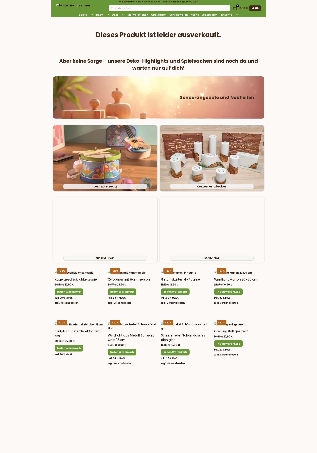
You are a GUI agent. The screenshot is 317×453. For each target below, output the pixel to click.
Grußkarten (158, 15)
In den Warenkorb (69, 291)
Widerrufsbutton (79, 409)
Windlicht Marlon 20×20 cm (236, 279)
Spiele (83, 15)
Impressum (137, 389)
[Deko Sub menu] (123, 15)
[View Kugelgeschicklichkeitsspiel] (74, 272)
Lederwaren (209, 15)
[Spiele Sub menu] (92, 15)
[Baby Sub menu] (108, 15)
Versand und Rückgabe (144, 409)
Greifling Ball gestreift (231, 331)
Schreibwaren (178, 15)
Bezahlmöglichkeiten (214, 380)
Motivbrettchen (138, 15)
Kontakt (134, 396)
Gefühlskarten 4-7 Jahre (180, 279)
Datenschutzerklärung (143, 422)
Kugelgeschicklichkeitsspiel (76, 279)
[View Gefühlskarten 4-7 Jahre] (178, 272)
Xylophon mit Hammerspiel (129, 279)
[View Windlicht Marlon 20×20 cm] (233, 272)
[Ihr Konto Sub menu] (237, 15)
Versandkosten (69, 302)
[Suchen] (226, 8)
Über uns (135, 402)
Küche (195, 15)
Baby (99, 15)
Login (255, 8)
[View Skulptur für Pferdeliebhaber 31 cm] (79, 324)
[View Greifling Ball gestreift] (230, 324)
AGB (132, 416)
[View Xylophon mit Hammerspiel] (127, 272)
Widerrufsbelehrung (142, 429)
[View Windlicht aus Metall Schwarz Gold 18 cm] (132, 326)
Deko (115, 15)
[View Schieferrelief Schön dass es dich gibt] (185, 326)
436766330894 (81, 401)
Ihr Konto (226, 15)
